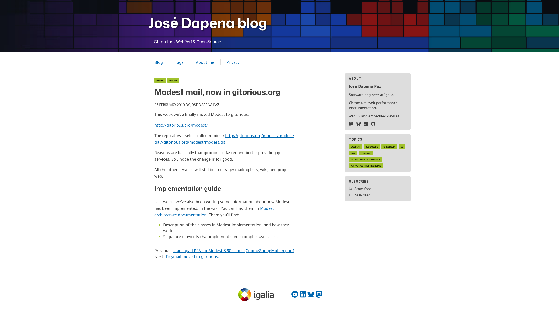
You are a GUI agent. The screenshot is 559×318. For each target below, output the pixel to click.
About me (205, 62)
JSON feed (362, 195)
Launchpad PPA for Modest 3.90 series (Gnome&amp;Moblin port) (233, 250)
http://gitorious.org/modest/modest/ (259, 135)
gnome (173, 80)
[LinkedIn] (366, 124)
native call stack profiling (366, 165)
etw (353, 153)
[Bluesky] (358, 124)
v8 (402, 146)
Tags (179, 62)
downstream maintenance (365, 159)
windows (366, 153)
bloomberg (372, 146)
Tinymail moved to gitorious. (192, 256)
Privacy (233, 62)
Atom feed (362, 188)
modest (160, 80)
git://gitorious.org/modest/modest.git (189, 142)
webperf (355, 146)
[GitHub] (373, 124)
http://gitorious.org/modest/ (181, 125)
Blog (158, 62)
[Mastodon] (351, 124)
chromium (389, 146)
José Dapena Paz (204, 104)
